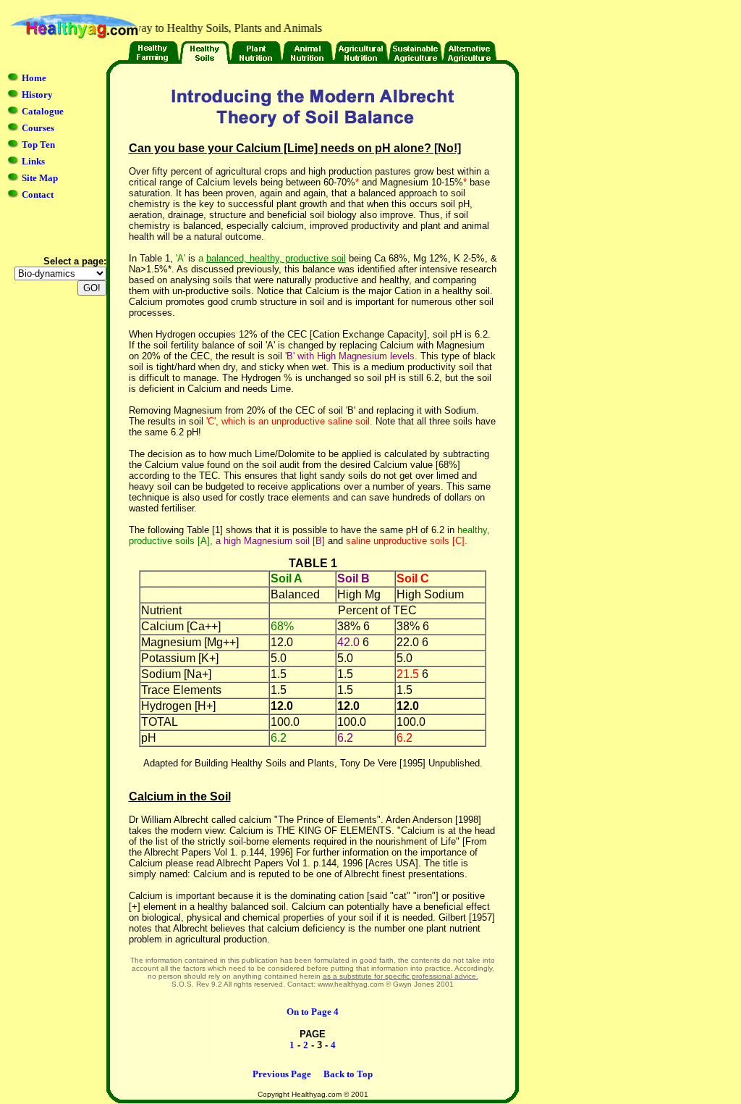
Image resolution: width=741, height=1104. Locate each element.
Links (33, 161)
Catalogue (43, 111)
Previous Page (282, 1074)
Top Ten (38, 144)
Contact (38, 194)
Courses (38, 127)
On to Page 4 (313, 1011)
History (37, 94)
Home (34, 77)
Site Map (40, 177)
